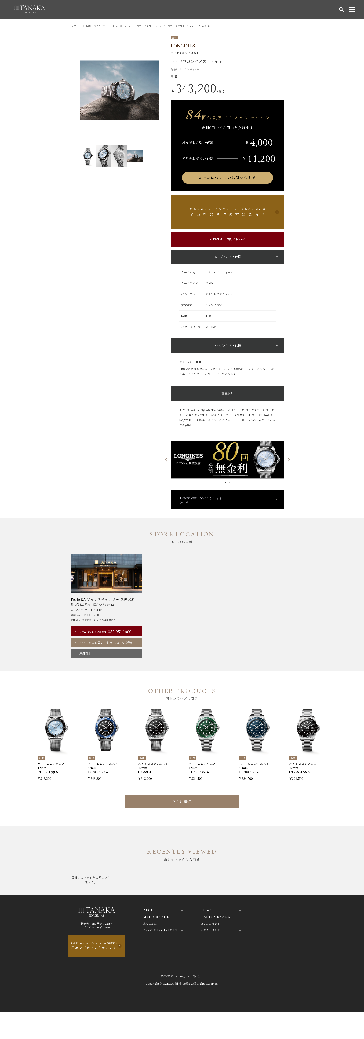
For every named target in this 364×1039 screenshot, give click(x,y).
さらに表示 (182, 801)
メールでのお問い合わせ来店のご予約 (106, 642)
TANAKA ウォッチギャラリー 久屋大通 (103, 599)
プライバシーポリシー (96, 927)
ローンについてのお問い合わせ (227, 177)
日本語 (196, 976)
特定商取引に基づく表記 (95, 923)
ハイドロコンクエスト (141, 26)
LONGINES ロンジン (94, 26)
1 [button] (226, 482)
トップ (72, 26)
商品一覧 (117, 26)
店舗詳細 (85, 653)
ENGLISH (167, 976)
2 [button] (229, 482)
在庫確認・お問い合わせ (227, 239)
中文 (182, 976)
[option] (119, 90)
